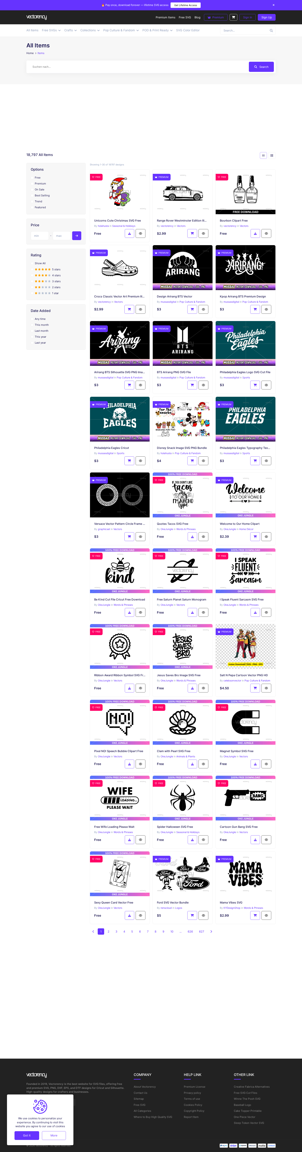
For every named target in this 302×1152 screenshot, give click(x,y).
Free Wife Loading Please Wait (114, 827)
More (54, 1135)
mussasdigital (168, 301)
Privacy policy (192, 1092)
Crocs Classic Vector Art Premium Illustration (120, 296)
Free (38, 177)
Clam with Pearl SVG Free (173, 751)
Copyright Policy (194, 1110)
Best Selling (42, 195)
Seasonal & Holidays (123, 225)
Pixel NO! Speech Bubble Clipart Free (118, 751)
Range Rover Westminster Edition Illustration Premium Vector (182, 220)
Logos (178, 907)
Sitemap (139, 1098)
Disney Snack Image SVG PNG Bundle (182, 448)
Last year (40, 342)
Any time (40, 319)
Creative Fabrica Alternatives (252, 1086)
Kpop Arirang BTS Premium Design (243, 296)
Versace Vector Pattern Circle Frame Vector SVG (120, 523)
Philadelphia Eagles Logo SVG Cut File (245, 372)
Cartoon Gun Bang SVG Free (239, 827)
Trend (38, 201)
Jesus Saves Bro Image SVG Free (178, 675)
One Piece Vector (244, 1117)
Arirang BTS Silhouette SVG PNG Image (120, 372)
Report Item (191, 1117)
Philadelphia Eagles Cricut (111, 448)
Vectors (181, 225)
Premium (217, 17)
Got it (27, 1135)
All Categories (142, 1110)
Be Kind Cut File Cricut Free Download (119, 599)
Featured (40, 207)
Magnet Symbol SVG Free (236, 751)
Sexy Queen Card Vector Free (113, 902)
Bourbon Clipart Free (234, 220)
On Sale (39, 189)
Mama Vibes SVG (231, 902)
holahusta (103, 225)
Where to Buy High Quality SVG (153, 1117)
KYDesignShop (232, 907)
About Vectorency (145, 1086)
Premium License (194, 1086)
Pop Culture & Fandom (192, 301)
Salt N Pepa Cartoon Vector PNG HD (244, 675)
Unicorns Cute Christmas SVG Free (117, 220)
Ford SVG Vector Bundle (173, 902)
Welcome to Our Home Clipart (240, 523)
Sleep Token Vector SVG (249, 1123)
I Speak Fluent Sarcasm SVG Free (242, 599)
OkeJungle (167, 529)
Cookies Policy (193, 1105)
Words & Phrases (186, 529)
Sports (246, 377)
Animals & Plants (185, 756)
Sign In (247, 17)
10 (171, 931)
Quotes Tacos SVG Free (172, 523)
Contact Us (140, 1092)
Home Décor (246, 529)
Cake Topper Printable (248, 1110)
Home (30, 53)
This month (42, 324)
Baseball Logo (242, 1105)
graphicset (104, 529)
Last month (41, 330)
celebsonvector (232, 680)
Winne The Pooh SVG (247, 1098)
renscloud (166, 907)
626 (190, 931)
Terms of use (192, 1098)
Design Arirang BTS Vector (174, 296)
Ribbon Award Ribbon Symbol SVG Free (120, 675)
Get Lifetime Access (185, 5)
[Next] (211, 931)
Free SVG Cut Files (245, 1092)
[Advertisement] (151, 119)
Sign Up (266, 17)
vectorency (167, 225)
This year (40, 336)
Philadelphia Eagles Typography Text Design (245, 448)
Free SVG (139, 1105)
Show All (40, 263)
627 (201, 931)
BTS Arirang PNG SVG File (174, 372)
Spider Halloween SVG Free (175, 827)
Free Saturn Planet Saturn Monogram (181, 599)
